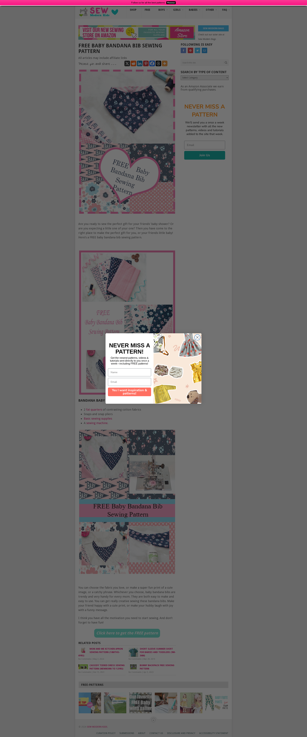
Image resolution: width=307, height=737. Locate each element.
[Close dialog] (197, 337)
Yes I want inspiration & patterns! (129, 392)
